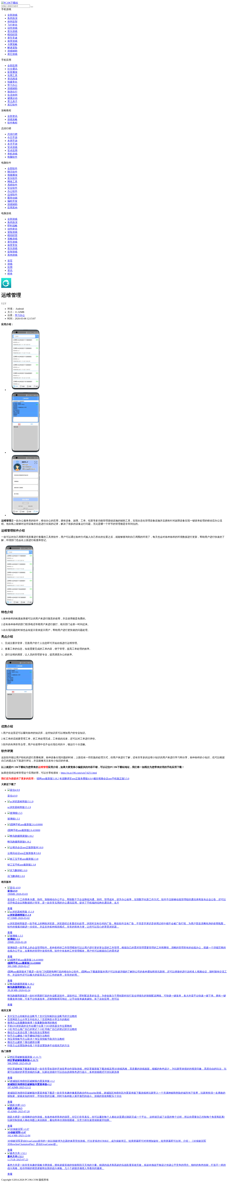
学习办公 (12, 85)
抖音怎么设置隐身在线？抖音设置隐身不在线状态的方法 (38, 1045)
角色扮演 (12, 18)
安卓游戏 (12, 147)
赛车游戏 (12, 242)
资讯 (9, 270)
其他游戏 (12, 255)
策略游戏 (12, 238)
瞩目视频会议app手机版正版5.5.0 (111, 778)
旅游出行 (12, 91)
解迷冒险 (12, 47)
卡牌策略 (12, 44)
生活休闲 (12, 95)
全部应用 (12, 65)
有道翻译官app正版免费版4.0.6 (76, 778)
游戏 (9, 264)
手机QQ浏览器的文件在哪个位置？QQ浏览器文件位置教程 (39, 1026)
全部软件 (12, 168)
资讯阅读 (12, 78)
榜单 (9, 273)
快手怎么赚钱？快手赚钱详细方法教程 (28, 1035)
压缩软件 (12, 194)
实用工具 (12, 75)
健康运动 (12, 98)
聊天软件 (12, 171)
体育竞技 (12, 245)
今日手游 (12, 137)
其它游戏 (12, 54)
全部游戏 (12, 15)
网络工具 (12, 181)
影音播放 (12, 72)
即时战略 (12, 225)
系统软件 (12, 184)
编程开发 (12, 201)
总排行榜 (12, 134)
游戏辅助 (12, 51)
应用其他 (12, 207)
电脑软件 (12, 157)
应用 (9, 267)
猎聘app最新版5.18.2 (48, 778)
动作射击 (12, 229)
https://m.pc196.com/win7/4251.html (79, 772)
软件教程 (12, 122)
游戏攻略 (12, 119)
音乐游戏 (12, 31)
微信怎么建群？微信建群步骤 (23, 1042)
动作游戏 (12, 28)
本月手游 (12, 144)
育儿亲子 (12, 101)
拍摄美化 (12, 82)
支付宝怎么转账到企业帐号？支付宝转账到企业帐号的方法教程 (42, 1016)
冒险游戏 (12, 232)
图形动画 (12, 197)
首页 (9, 260)
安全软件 (12, 188)
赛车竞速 (12, 37)
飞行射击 (12, 24)
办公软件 (12, 191)
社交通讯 (12, 69)
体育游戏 (12, 41)
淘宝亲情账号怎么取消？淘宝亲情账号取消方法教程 (36, 1039)
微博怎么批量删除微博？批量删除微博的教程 (32, 1022)
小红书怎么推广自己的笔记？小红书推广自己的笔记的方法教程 (42, 1029)
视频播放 (12, 175)
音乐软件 (12, 178)
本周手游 (12, 140)
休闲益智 (12, 21)
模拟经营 (12, 34)
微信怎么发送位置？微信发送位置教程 (28, 1032)
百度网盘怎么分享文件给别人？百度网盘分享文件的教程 (38, 1019)
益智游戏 (12, 251)
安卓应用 (12, 150)
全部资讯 (12, 116)
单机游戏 (12, 153)
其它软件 (12, 104)
